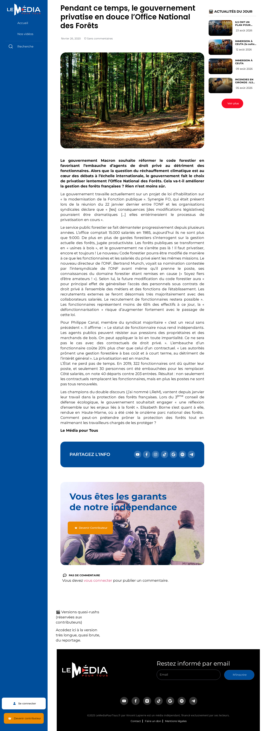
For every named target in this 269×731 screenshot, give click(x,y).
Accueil (22, 23)
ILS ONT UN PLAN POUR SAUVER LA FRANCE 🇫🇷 (243, 23)
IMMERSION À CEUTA (244, 62)
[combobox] (23, 46)
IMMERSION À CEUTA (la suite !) (244, 42)
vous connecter (98, 580)
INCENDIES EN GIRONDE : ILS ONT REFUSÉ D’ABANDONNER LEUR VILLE (246, 81)
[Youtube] (137, 454)
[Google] (173, 454)
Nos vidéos (25, 34)
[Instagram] (155, 454)
